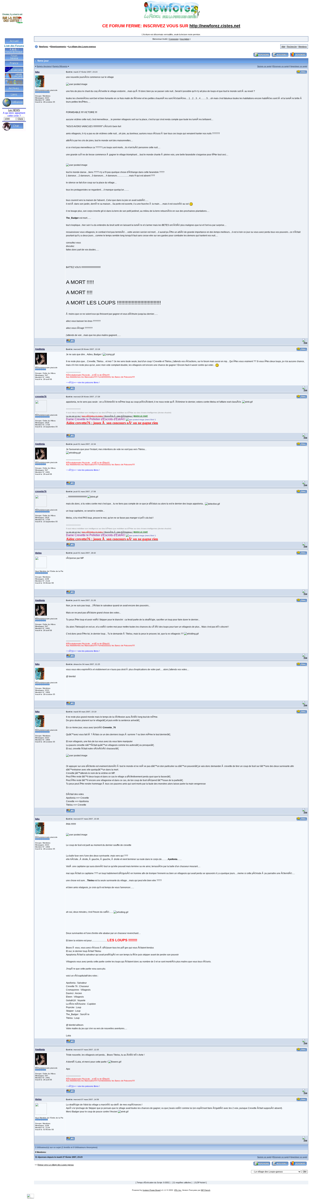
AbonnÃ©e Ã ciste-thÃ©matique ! (118, 416)
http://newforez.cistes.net (214, 25)
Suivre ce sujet (264, 66)
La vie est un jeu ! (73, 416)
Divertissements (58, 46)
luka (37, 72)
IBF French (205, 1190)
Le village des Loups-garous (82, 46)
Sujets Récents (60, 66)
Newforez (43, 46)
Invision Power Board (152, 1190)
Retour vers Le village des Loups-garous (55, 1165)
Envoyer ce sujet (281, 66)
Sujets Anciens (44, 66)
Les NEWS (14, 110)
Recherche (292, 46)
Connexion (173, 39)
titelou (38, 553)
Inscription (184, 39)
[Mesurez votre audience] (30, 1198)
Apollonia (40, 349)
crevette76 (40, 396)
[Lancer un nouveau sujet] (280, 57)
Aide (283, 46)
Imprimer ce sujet (299, 66)
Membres (302, 46)
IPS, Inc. (178, 1190)
